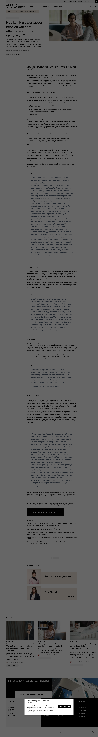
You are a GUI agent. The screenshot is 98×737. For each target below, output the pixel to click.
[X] (14, 54)
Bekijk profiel (70, 580)
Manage (64, 710)
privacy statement (38, 708)
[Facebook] (17, 54)
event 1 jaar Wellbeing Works (55, 505)
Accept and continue (64, 706)
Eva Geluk (51, 592)
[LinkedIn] (12, 54)
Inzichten (15, 11)
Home (9, 11)
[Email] (19, 54)
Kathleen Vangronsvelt (59, 576)
